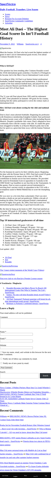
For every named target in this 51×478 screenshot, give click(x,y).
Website (3, 345)
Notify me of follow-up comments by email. (20, 359)
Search (2, 372)
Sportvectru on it (32, 44)
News (7, 16)
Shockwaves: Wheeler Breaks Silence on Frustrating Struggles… (25, 392)
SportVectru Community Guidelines (19, 21)
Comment (4, 317)
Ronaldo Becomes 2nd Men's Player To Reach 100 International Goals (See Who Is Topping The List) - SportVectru (25, 290)
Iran (6, 260)
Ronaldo (8, 262)
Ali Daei (8, 257)
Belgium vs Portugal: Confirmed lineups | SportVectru (27, 303)
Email (2, 338)
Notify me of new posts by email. (16, 363)
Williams (20, 44)
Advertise (9, 23)
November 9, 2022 (7, 44)
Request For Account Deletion (17, 19)
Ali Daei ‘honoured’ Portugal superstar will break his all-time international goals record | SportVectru (28, 300)
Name (2, 332)
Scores (7, 14)
